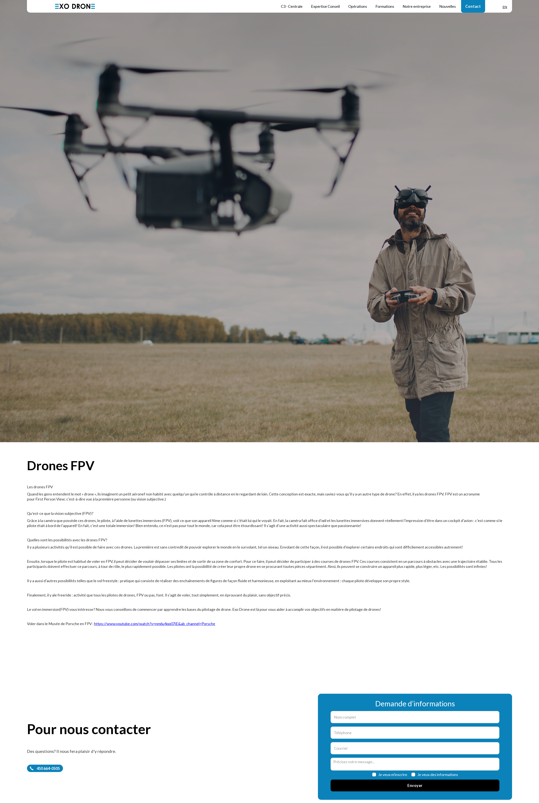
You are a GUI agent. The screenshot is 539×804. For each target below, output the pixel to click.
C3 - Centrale (292, 6)
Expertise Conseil (325, 6)
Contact (473, 6)
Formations (384, 6)
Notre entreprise (417, 6)
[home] (75, 6)
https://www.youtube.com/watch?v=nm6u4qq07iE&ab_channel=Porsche (154, 623)
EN (505, 7)
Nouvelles (447, 6)
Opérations (357, 6)
